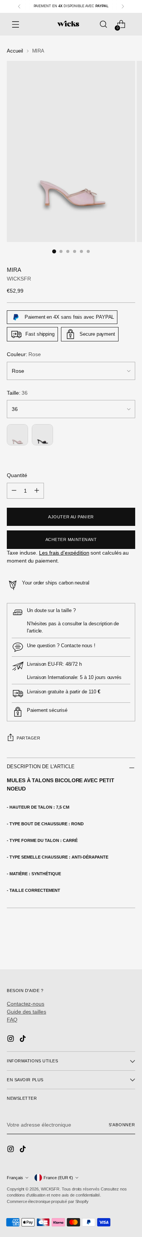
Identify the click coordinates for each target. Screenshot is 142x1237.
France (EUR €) (58, 1177)
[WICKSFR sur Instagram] (11, 1040)
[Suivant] (122, 6)
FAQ (12, 1020)
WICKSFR (19, 279)
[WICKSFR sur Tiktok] (23, 1040)
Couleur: (24, 354)
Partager (28, 738)
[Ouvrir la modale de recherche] (103, 24)
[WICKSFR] (68, 24)
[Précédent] (19, 6)
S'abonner (122, 1124)
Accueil (15, 51)
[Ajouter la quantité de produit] (37, 490)
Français (15, 1177)
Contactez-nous (25, 1004)
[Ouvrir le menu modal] (15, 24)
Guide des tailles (26, 1012)
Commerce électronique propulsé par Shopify (48, 1201)
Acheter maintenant (71, 539)
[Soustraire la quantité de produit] (14, 490)
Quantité (17, 475)
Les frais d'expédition (64, 553)
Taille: (17, 393)
